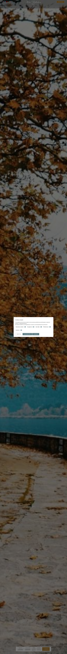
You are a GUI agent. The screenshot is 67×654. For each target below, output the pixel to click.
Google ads (29, 326)
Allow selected (27, 334)
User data (37, 326)
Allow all (36, 334)
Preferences (45, 326)
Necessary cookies (19, 326)
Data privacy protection (43, 324)
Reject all (19, 334)
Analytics (17, 330)
